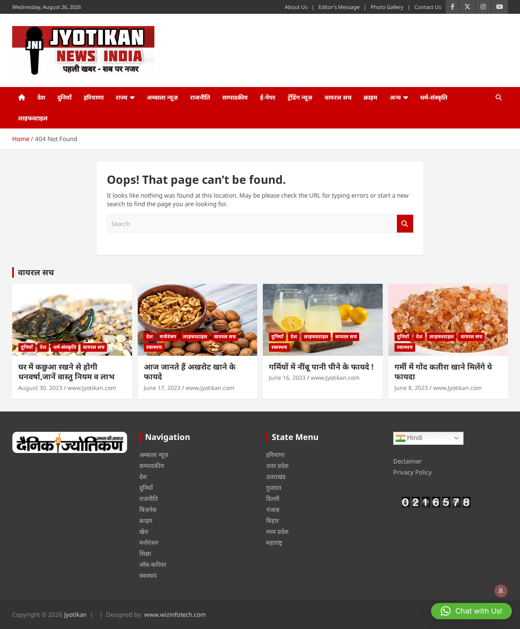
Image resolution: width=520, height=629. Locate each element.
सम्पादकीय (235, 97)
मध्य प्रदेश (277, 531)
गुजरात (274, 487)
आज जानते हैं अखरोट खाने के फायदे (190, 371)
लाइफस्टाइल (33, 118)
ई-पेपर (267, 97)
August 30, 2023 (40, 388)
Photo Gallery (386, 7)
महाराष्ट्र (274, 542)
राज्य (122, 97)
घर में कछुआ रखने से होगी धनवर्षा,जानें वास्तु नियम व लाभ (66, 371)
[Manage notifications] (500, 590)
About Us (296, 7)
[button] (471, 611)
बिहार (272, 520)
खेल (143, 531)
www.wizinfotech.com (175, 614)
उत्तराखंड (276, 476)
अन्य (395, 97)
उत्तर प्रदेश (277, 465)
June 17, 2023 (162, 388)
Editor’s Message (339, 7)
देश (41, 97)
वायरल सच (338, 97)
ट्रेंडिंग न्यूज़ (300, 97)
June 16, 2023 (287, 377)
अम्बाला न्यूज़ (162, 97)
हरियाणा (94, 97)
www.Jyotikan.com (91, 388)
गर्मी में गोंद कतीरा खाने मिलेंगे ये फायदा (443, 371)
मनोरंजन (168, 336)
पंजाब (273, 509)
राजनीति (200, 97)
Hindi (413, 437)
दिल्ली (273, 498)
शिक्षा (145, 553)
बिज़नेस (147, 509)
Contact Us (427, 7)
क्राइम (370, 97)
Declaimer (407, 461)
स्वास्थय (154, 347)
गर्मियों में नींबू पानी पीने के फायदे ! (321, 366)
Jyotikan (75, 614)
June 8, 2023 (411, 388)
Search (405, 224)
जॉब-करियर (152, 564)
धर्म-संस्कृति (433, 97)
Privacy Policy (412, 472)
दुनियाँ (64, 97)
